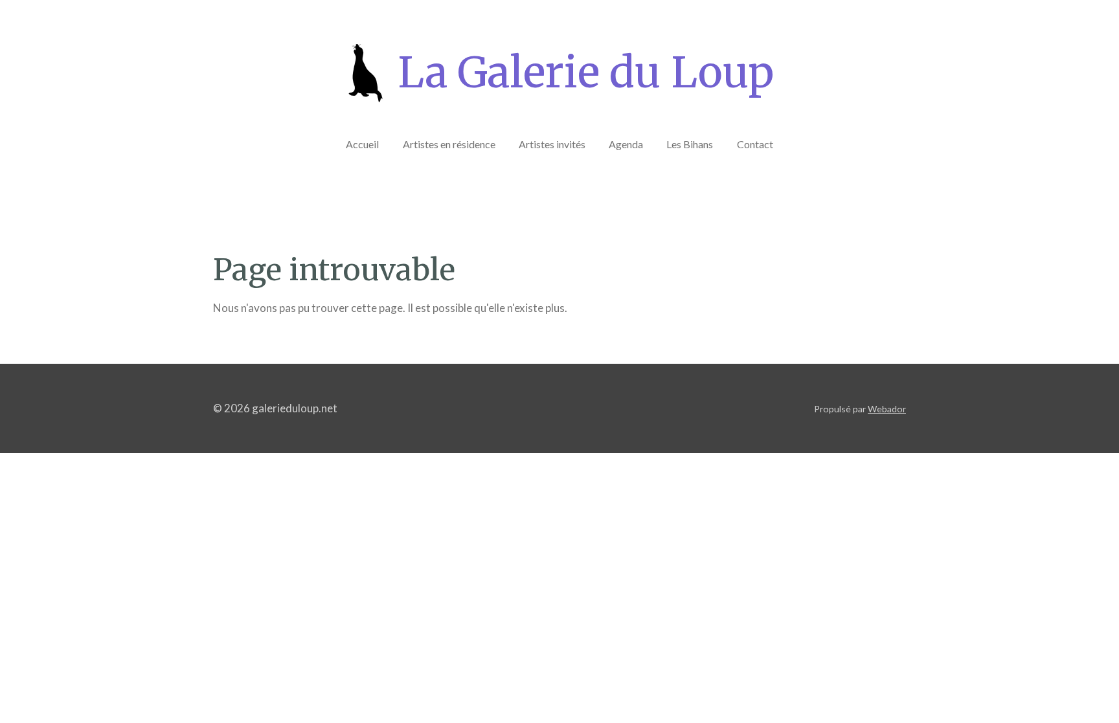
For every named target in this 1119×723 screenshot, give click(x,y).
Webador (887, 408)
